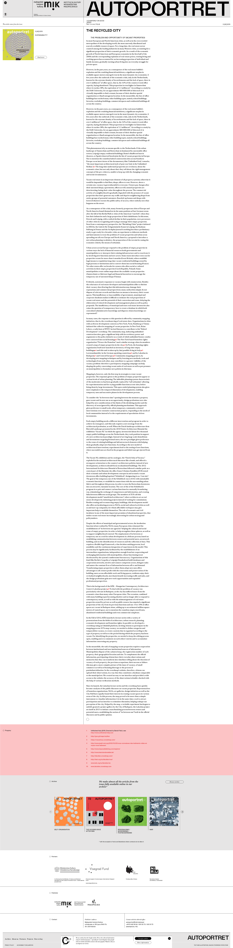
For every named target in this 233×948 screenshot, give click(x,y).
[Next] (182, 811)
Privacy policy (9, 945)
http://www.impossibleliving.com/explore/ (105, 749)
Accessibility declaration (25, 945)
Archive (8, 939)
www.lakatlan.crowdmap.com (101, 766)
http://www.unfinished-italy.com (102, 733)
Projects (30, 939)
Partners (22, 939)
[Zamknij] (169, 938)
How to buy (38, 939)
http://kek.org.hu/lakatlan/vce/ (102, 759)
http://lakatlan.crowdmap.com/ (102, 756)
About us (15, 939)
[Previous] (50, 811)
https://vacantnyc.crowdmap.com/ (103, 740)
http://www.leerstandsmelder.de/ (102, 752)
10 (87, 766)
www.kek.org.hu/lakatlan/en (101, 763)
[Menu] (5, 2)
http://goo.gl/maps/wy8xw (100, 736)
